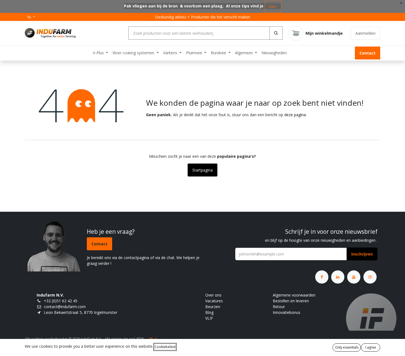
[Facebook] (321, 277)
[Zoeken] (276, 33)
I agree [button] (370, 347)
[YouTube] (353, 277)
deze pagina (295, 114)
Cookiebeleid (165, 346)
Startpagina (202, 170)
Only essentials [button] (346, 347)
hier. (273, 6)
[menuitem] (100, 53)
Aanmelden (365, 33)
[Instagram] (370, 277)
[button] (362, 254)
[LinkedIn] (337, 277)
